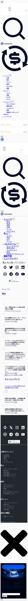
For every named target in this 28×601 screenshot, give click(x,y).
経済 (8, 84)
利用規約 (6, 509)
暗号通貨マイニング (10, 474)
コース (8, 93)
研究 (8, 110)
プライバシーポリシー (10, 502)
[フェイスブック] (17, 275)
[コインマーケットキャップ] (5, 275)
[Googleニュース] (14, 282)
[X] (11, 268)
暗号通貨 (6, 455)
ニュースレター (8, 116)
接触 (5, 488)
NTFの (8, 97)
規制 (8, 88)
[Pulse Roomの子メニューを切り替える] (12, 101)
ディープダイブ (11, 104)
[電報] (11, 275)
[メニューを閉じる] (2, 211)
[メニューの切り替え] (2, 2)
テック (8, 82)
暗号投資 (6, 472)
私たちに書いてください (11, 491)
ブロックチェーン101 (10, 469)
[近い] (2, 599)
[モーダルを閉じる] (9, 8)
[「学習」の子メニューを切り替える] (7, 90)
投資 (8, 95)
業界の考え (10, 106)
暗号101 (6, 470)
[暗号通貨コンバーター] (14, 208)
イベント (6, 490)
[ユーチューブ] (23, 275)
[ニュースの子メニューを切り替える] (10, 75)
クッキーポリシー (9, 506)
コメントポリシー (9, 508)
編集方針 (6, 504)
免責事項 (25, 124)
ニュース (6, 75)
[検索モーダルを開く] (14, 41)
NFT (8, 239)
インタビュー (10, 108)
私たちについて (8, 485)
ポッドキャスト (8, 462)
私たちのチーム (8, 486)
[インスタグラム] (17, 268)
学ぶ (5, 91)
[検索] (26, 10)
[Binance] (5, 268)
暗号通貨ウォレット (10, 475)
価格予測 (6, 114)
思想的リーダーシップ (13, 112)
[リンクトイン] (23, 268)
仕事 (8, 77)
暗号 (8, 80)
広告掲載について (9, 493)
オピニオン (10, 86)
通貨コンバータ (8, 516)
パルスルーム (7, 102)
